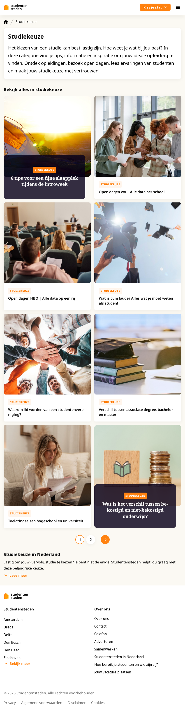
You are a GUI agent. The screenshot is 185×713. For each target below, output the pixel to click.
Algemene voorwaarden (41, 702)
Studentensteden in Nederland (119, 656)
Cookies (98, 702)
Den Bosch (12, 642)
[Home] (6, 22)
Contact (100, 626)
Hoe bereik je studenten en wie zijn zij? (126, 664)
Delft (8, 634)
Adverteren (103, 641)
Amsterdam (13, 619)
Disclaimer (77, 702)
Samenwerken (106, 649)
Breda (8, 627)
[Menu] (177, 7)
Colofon (100, 633)
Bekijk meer (19, 663)
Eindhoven (12, 657)
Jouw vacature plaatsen (112, 672)
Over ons (101, 618)
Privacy (10, 702)
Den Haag (11, 650)
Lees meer (18, 575)
